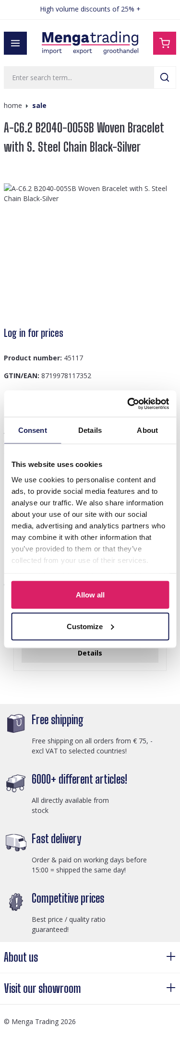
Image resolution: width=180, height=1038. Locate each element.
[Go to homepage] (90, 43)
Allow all (90, 595)
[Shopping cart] (164, 43)
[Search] (165, 77)
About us (21, 957)
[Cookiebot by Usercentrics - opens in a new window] (128, 403)
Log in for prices (33, 333)
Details (90, 652)
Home (13, 105)
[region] (90, 250)
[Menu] (15, 43)
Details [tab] (90, 430)
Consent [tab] (32, 430)
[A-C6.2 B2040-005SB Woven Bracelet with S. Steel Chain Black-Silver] (90, 250)
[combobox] (79, 77)
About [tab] (147, 430)
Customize (85, 626)
